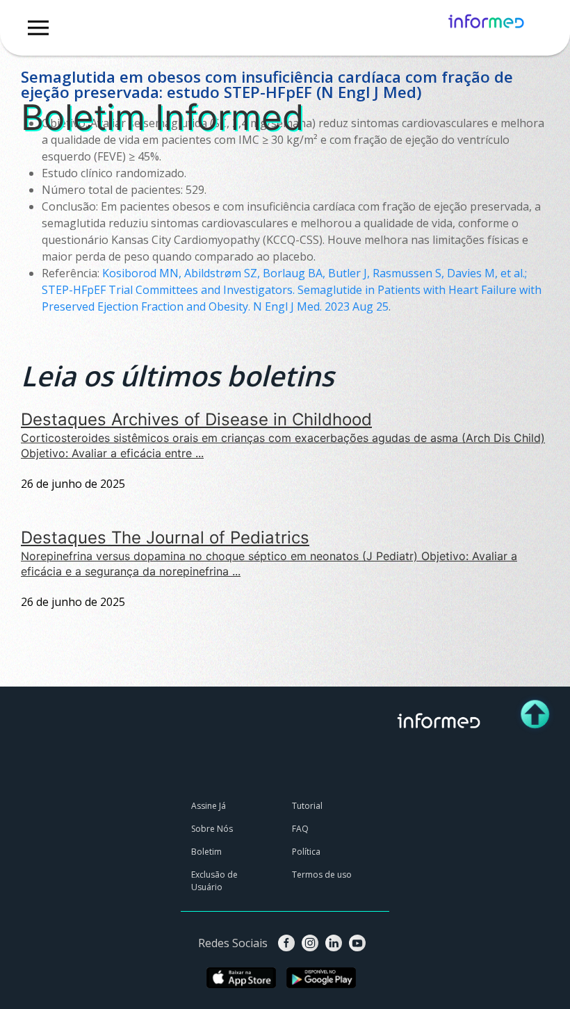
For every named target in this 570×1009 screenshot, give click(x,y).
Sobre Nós (212, 829)
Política (306, 852)
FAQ (300, 829)
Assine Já (208, 806)
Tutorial (307, 806)
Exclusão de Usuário (214, 881)
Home (56, 60)
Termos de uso (322, 874)
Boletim (99, 60)
